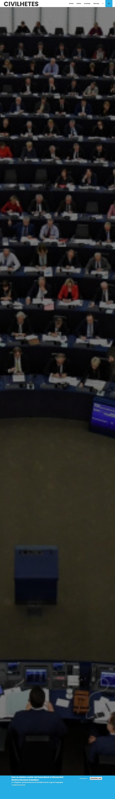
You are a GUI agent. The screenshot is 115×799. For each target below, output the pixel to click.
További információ (18, 785)
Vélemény (96, 3)
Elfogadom (83, 778)
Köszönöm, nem (96, 778)
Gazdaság (87, 3)
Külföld (79, 3)
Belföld (71, 3)
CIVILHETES (21, 3)
